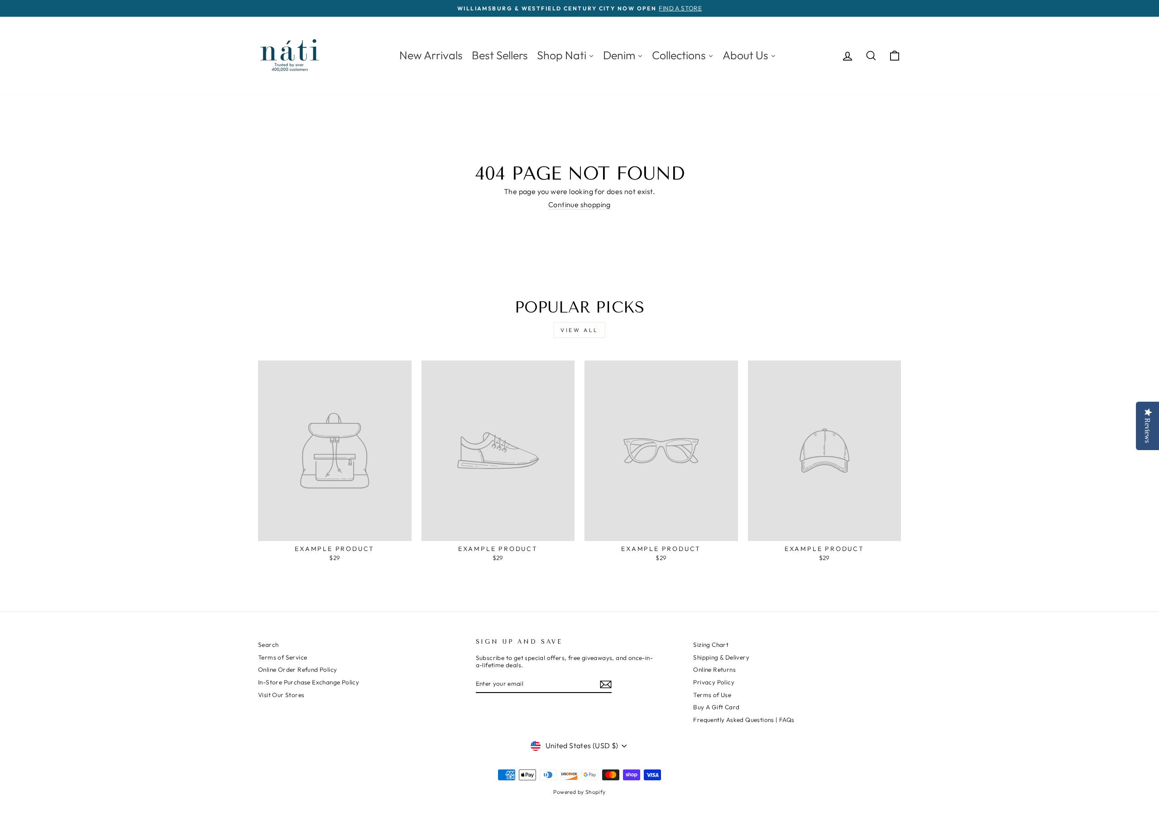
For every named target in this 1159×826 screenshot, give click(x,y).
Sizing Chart (710, 645)
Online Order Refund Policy (297, 669)
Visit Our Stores (281, 695)
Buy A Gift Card (716, 707)
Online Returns (714, 669)
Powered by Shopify (579, 791)
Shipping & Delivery (721, 657)
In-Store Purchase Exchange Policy (308, 682)
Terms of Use (712, 695)
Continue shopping (579, 204)
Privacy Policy (713, 682)
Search (268, 645)
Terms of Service (282, 657)
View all (579, 330)
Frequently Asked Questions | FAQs (743, 720)
